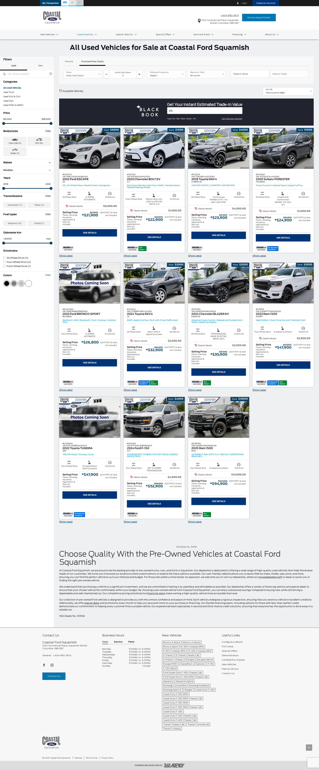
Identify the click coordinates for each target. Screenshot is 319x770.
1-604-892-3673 (230, 15)
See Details (90, 233)
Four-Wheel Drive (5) (19, 262)
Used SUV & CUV (11, 97)
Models (8, 170)
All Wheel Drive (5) (17, 258)
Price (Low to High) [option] (275, 93)
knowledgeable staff (270, 577)
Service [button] (118, 642)
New (40, 66)
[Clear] (50, 73)
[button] (50, 3)
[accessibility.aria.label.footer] (174, 766)
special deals (91, 603)
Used (13, 66)
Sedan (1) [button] (14, 153)
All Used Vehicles (12, 88)
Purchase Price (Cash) (92, 61)
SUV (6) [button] (39, 143)
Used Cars (8, 101)
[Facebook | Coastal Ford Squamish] (44, 666)
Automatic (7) (15, 205)
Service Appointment (258, 17)
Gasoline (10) (15, 223)
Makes (7, 162)
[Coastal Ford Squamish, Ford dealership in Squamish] (52, 17)
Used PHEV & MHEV (13, 105)
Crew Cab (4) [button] (15, 143)
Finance (69, 61)
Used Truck (8, 92)
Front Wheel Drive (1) (19, 266)
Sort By (269, 89)
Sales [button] (105, 642)
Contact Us (54, 676)
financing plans (156, 593)
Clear (48, 131)
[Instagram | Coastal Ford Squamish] (52, 666)
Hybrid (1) (39, 223)
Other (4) (39, 205)
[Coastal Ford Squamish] (51, 742)
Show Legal (66, 256)
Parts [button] (131, 642)
